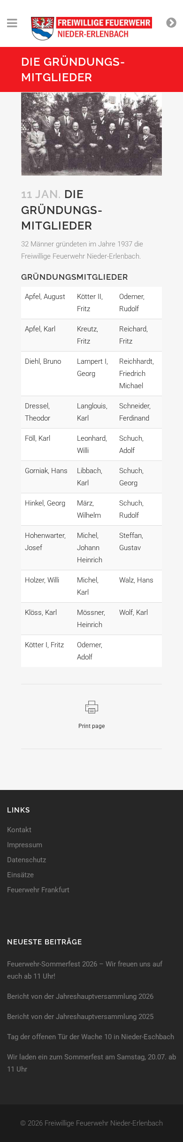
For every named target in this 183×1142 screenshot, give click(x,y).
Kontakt (19, 830)
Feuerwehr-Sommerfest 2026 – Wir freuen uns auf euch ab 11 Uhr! (84, 970)
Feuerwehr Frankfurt (38, 890)
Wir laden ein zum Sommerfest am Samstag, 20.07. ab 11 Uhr (91, 1063)
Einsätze (20, 875)
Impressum (24, 845)
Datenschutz (26, 860)
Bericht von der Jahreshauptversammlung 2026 (80, 996)
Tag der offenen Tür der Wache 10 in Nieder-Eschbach (90, 1037)
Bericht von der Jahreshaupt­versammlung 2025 (80, 1016)
